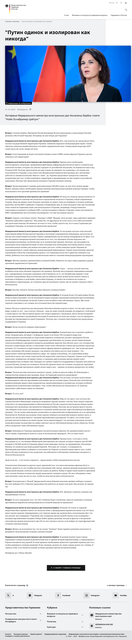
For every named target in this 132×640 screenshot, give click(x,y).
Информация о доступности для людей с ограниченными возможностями (96, 634)
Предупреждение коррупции (55, 634)
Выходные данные (21, 634)
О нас (66, 15)
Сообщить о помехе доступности (17, 636)
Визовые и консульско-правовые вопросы (89, 15)
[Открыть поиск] (125, 8)
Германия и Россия (119, 15)
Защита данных (36, 634)
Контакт (8, 634)
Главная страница (12, 21)
